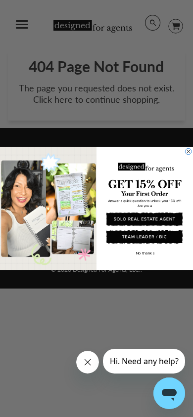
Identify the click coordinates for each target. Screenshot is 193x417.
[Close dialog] (188, 151)
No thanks (145, 252)
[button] (144, 219)
